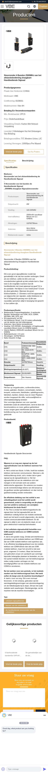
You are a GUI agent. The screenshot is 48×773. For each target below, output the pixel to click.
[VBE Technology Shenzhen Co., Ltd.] (10, 6)
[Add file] (3, 769)
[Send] (45, 769)
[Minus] (44, 715)
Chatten (43, 6)
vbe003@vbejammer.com (13, 1)
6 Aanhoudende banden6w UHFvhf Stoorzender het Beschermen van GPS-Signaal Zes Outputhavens (12, 654)
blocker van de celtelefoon (16, 605)
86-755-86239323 (39, 1)
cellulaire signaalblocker (15, 601)
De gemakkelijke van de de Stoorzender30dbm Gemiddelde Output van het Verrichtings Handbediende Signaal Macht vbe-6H (34, 654)
